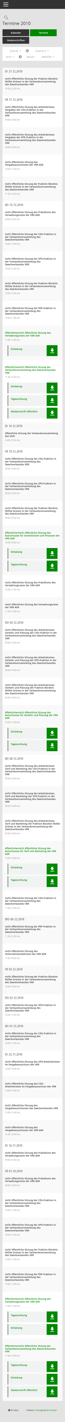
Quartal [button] (14, 50)
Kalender (16, 32)
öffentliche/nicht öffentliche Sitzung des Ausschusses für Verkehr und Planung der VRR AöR (31, 715)
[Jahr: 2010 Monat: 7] (27, 51)
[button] (52, 350)
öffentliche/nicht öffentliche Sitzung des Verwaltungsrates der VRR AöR (28, 334)
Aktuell (30, 56)
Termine (43, 32)
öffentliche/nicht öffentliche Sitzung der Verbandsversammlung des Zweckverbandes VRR (30, 369)
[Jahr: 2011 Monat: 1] (20, 57)
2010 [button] (9, 56)
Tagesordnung (19, 399)
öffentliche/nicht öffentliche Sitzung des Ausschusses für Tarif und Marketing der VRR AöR (30, 851)
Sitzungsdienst (46, 1410)
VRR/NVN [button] (47, 56)
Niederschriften (16, 40)
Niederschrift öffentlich (24, 411)
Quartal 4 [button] (41, 50)
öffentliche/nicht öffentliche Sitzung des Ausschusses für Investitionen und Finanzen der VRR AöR (32, 535)
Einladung (16, 349)
